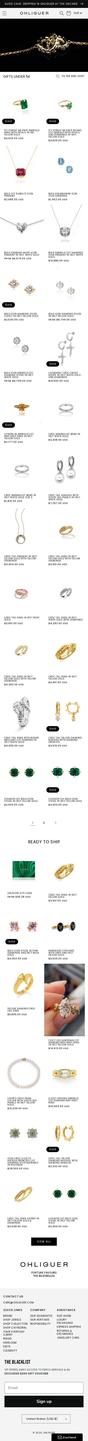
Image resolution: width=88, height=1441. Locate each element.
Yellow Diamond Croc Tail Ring (21, 1010)
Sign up (44, 1401)
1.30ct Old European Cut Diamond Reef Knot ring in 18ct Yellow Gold (63, 1042)
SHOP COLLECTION (15, 1324)
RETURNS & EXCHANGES (65, 1332)
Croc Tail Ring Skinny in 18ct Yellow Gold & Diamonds (23, 1221)
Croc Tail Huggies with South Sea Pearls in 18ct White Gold (64, 497)
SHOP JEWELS (12, 1319)
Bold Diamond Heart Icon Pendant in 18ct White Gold (21, 254)
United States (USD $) (41, 1419)
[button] (62, 13)
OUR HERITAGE (40, 1319)
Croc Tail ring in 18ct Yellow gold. (62, 678)
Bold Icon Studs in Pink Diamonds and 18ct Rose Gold (23, 953)
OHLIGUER (49, 1432)
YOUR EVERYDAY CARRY (14, 1333)
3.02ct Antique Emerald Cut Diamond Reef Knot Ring (63, 1100)
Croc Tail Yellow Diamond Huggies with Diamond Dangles (63, 1160)
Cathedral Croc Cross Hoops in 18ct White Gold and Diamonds (64, 375)
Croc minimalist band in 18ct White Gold (64, 435)
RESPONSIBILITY (40, 1324)
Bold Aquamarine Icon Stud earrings (62, 195)
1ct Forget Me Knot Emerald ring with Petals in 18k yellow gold (22, 132)
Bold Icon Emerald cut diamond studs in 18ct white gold (18, 375)
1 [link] (32, 823)
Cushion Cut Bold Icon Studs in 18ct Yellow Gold (21, 800)
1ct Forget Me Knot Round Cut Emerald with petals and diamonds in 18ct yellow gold (64, 133)
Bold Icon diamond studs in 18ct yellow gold (64, 315)
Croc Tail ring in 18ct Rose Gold (21, 619)
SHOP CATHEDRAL (15, 1327)
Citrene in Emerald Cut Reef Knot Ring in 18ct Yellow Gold (19, 436)
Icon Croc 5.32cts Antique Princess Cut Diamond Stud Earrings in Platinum (22, 1161)
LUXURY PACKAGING (65, 1321)
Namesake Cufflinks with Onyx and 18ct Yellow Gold (61, 953)
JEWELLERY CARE (68, 1337)
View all (44, 1241)
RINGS (7, 1338)
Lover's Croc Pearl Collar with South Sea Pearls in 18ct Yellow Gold (22, 1101)
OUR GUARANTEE (41, 1316)
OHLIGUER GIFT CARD (19, 893)
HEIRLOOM (10, 1342)
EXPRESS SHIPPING (69, 1327)
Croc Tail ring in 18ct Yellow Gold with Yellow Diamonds (64, 558)
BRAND (7, 1316)
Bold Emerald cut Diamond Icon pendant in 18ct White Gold (65, 255)
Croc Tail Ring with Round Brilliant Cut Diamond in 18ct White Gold (21, 740)
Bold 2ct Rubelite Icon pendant (18, 195)
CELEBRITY (10, 1350)
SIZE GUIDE (64, 1316)
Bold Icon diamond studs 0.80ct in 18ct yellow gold (21, 315)
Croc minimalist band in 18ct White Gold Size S (20, 496)
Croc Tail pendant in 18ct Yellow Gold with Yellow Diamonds (20, 558)
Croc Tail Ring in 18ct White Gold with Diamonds (65, 619)
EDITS (7, 1346)
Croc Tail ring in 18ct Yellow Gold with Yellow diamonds (20, 679)
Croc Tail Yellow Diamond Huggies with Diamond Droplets (65, 740)
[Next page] (55, 822)
